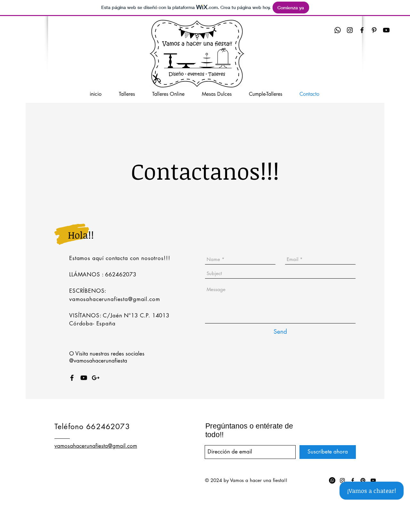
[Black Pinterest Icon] (374, 30)
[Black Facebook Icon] (362, 30)
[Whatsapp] (337, 30)
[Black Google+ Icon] (96, 378)
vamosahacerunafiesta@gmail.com (114, 299)
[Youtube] (386, 30)
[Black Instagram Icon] (350, 30)
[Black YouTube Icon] (84, 378)
